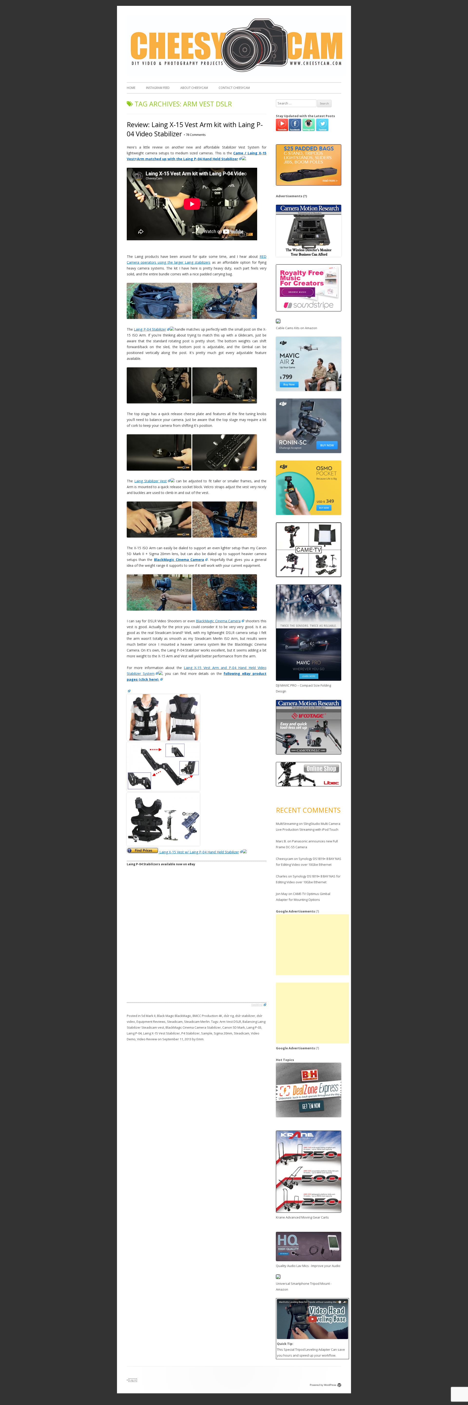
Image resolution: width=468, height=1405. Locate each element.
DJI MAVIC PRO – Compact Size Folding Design (303, 688)
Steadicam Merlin (197, 1021)
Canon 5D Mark (233, 1027)
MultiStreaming (287, 823)
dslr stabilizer (245, 1016)
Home (131, 88)
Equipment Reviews (151, 1021)
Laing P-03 (253, 1027)
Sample (206, 1033)
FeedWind (257, 1004)
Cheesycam (284, 858)
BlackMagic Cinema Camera (218, 621)
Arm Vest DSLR (230, 1021)
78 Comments (195, 134)
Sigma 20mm (223, 1033)
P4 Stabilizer (190, 1033)
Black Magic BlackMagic (174, 1016)
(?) (305, 196)
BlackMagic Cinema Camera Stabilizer (193, 1027)
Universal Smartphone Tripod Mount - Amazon (304, 1286)
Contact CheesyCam (234, 88)
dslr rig (229, 1016)
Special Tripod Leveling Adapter (307, 1349)
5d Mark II (148, 1016)
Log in (132, 1380)
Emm (200, 1039)
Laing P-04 (134, 1033)
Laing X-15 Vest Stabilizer (161, 1033)
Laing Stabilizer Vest (150, 481)
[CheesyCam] (236, 74)
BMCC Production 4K (207, 1016)
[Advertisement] (312, 944)
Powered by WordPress (323, 1385)
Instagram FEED (158, 88)
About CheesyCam (194, 88)
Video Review (147, 1039)
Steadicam (175, 1021)
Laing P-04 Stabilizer (150, 329)
